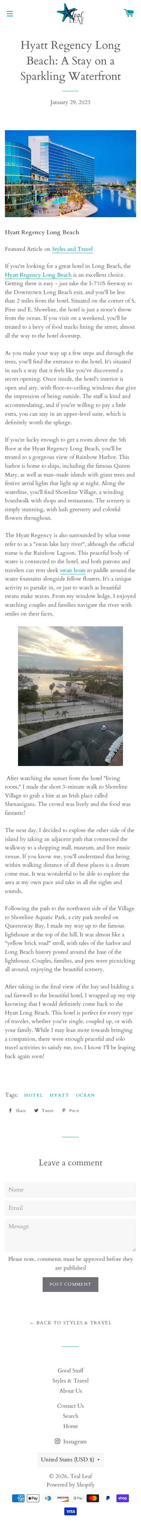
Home (70, 1426)
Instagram (74, 1441)
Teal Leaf (81, 1476)
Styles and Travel (72, 249)
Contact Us (70, 1406)
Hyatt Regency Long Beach (38, 275)
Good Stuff (70, 1370)
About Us (70, 1391)
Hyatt (60, 1095)
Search (70, 1416)
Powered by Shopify (71, 1484)
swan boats (73, 570)
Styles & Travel (70, 1380)
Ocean (85, 1095)
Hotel (33, 1095)
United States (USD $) (67, 1459)
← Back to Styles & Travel (70, 1323)
